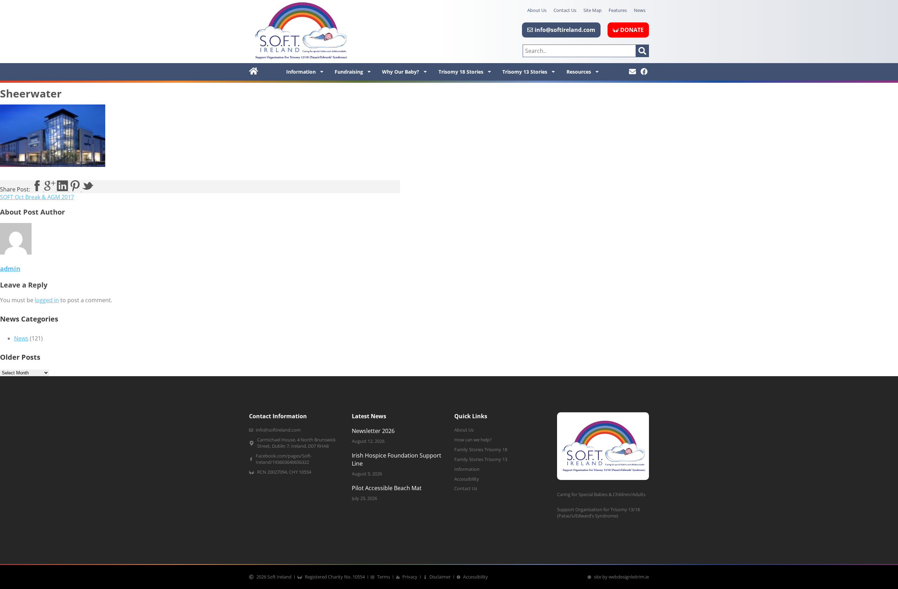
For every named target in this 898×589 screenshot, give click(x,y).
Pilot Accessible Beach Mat (387, 488)
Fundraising (349, 71)
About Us (537, 10)
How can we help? (473, 440)
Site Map (592, 10)
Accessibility (466, 479)
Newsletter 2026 (373, 431)
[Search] (642, 51)
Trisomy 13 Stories (524, 71)
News (639, 10)
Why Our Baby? (400, 71)
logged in (47, 300)
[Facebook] (644, 71)
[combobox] (579, 51)
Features (618, 10)
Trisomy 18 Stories (460, 71)
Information (301, 71)
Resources (579, 71)
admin (10, 268)
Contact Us (565, 10)
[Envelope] (632, 71)
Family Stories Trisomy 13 (480, 459)
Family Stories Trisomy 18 (480, 450)
